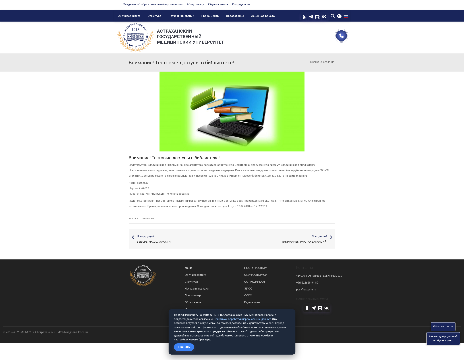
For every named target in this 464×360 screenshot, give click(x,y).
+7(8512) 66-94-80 (307, 282)
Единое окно (252, 302)
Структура (154, 16)
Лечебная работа (263, 16)
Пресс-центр (210, 16)
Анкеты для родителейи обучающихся (443, 338)
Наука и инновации (181, 16)
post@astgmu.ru (306, 289)
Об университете (129, 16)
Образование (235, 16)
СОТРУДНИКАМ (254, 281)
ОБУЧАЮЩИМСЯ (255, 274)
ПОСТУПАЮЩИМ (255, 267)
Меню (188, 267)
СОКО (248, 295)
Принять (184, 347)
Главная (314, 62)
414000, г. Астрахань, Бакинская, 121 (319, 275)
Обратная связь (443, 326)
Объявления (327, 62)
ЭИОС (248, 288)
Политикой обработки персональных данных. (242, 319)
